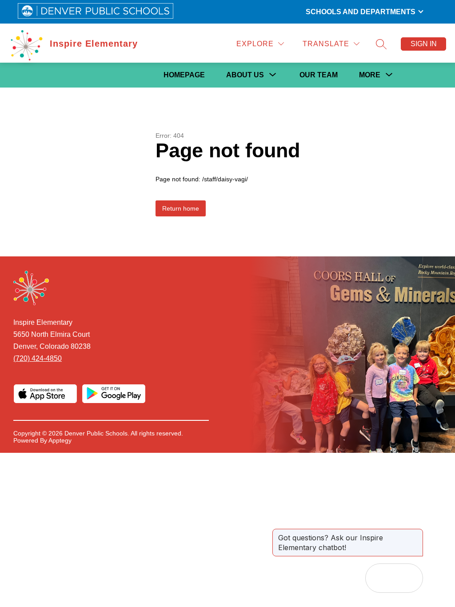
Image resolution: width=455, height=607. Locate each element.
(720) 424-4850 (37, 358)
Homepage (184, 75)
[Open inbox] (379, 578)
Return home (180, 208)
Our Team (318, 75)
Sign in (424, 44)
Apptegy (60, 440)
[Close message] (416, 533)
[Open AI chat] (408, 578)
